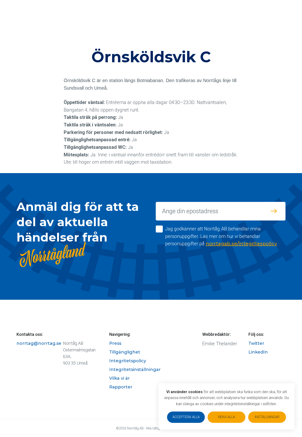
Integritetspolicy (127, 360)
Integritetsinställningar (135, 369)
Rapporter (120, 387)
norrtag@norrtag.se (39, 343)
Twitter (256, 343)
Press (115, 343)
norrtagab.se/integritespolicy (241, 243)
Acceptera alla (186, 417)
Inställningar (267, 417)
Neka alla (226, 417)
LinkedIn (258, 352)
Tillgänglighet (124, 352)
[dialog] (226, 406)
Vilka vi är (119, 378)
